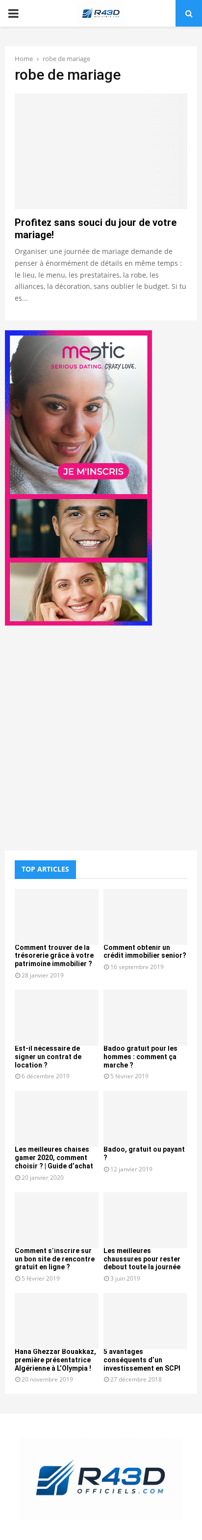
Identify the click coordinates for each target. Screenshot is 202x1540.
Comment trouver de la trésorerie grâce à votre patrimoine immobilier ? (54, 955)
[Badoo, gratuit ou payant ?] (145, 1119)
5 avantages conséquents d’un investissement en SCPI (141, 1360)
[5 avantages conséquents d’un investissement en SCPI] (145, 1321)
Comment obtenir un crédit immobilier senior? (144, 951)
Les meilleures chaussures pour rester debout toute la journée (141, 1259)
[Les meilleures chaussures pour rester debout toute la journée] (145, 1220)
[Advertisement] (101, 739)
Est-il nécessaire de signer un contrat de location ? (48, 1056)
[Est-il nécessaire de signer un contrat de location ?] (57, 1018)
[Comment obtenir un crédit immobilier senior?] (145, 917)
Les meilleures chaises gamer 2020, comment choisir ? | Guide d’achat (54, 1157)
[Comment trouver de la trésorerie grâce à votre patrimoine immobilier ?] (57, 917)
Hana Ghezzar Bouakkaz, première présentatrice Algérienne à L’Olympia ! (55, 1360)
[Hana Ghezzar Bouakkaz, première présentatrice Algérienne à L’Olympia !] (57, 1321)
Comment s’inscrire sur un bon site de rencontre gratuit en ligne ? (55, 1259)
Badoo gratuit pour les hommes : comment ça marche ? (140, 1056)
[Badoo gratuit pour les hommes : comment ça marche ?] (145, 1018)
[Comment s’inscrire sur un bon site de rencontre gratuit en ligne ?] (57, 1220)
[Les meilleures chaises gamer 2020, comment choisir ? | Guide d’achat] (57, 1119)
